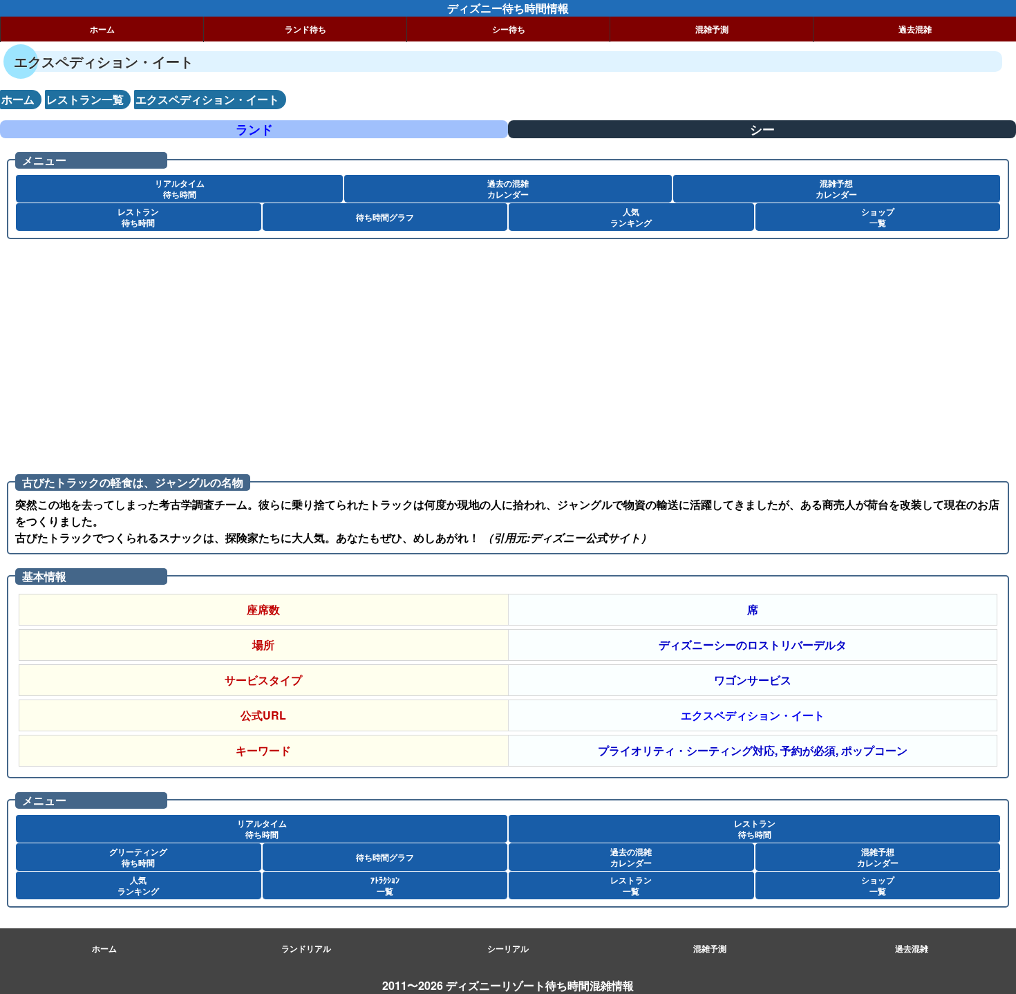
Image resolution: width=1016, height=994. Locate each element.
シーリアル (508, 948)
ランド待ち (305, 29)
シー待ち (508, 29)
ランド (254, 129)
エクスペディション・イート (753, 715)
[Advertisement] (414, 356)
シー (762, 129)
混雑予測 (711, 29)
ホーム (102, 29)
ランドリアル (306, 948)
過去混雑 (915, 29)
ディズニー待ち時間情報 (508, 8)
